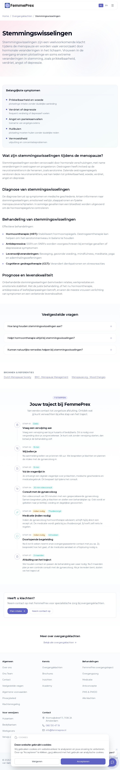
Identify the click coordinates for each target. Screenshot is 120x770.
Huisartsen (7, 718)
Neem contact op (41, 611)
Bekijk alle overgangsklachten (58, 642)
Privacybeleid (9, 698)
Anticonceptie (89, 686)
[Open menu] (112, 5)
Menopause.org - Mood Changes (88, 377)
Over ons (7, 667)
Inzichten (47, 679)
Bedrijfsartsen (9, 724)
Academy (47, 686)
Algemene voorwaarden (14, 692)
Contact (6, 679)
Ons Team (7, 673)
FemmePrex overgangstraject (97, 667)
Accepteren (83, 761)
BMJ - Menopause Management (51, 377)
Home (5, 16)
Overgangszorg (90, 673)
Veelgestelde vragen (12, 686)
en (106, 5)
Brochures (47, 673)
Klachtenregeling (11, 704)
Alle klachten (88, 698)
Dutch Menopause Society (17, 377)
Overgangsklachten (22, 16)
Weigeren (37, 761)
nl (101, 5)
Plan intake (16, 611)
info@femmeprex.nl (56, 730)
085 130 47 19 (53, 725)
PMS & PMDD (89, 692)
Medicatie (87, 679)
